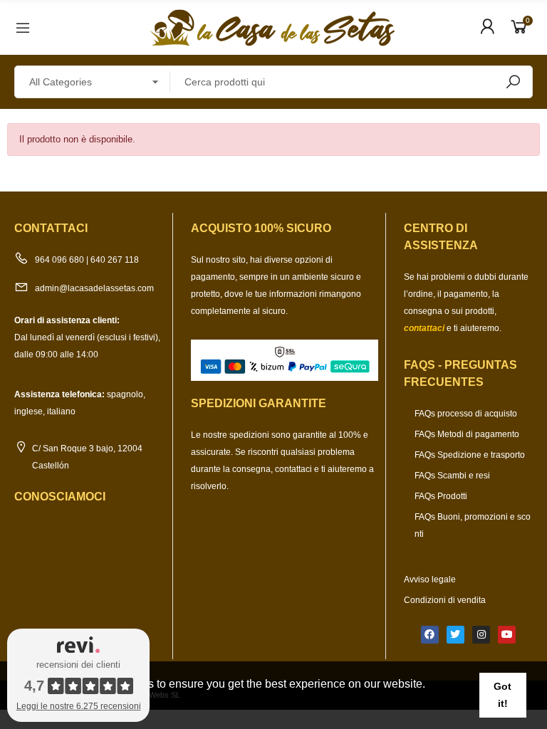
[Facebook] (430, 635)
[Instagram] (481, 635)
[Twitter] (455, 635)
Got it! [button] (502, 695)
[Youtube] (507, 635)
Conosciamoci (59, 497)
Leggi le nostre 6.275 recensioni (78, 706)
